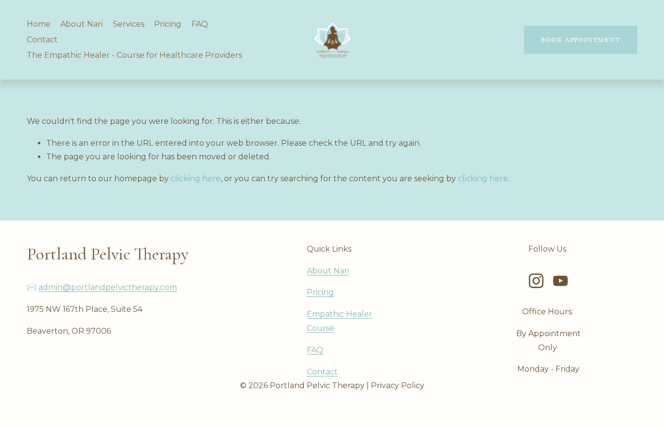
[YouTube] (560, 281)
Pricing (167, 24)
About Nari (81, 24)
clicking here (196, 178)
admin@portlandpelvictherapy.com (107, 287)
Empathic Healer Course (339, 321)
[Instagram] (536, 281)
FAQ (200, 24)
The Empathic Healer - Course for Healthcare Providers (134, 55)
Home (39, 24)
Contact (42, 39)
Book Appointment (581, 40)
